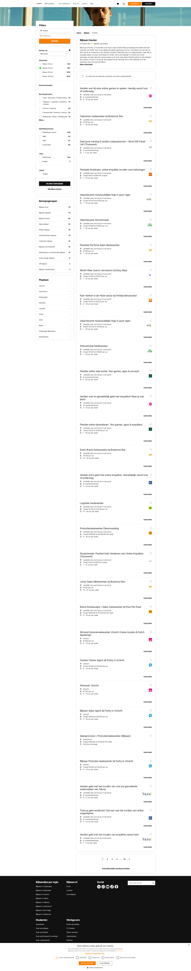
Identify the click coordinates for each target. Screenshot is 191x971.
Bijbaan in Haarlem (42, 902)
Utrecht (42, 286)
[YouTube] (108, 886)
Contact (84, 3)
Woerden (42, 303)
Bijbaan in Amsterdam (44, 886)
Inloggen (148, 3)
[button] (95, 954)
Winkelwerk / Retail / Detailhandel (55, 117)
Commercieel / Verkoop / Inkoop (55, 112)
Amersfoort (43, 291)
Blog (91, 3)
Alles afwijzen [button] (104, 963)
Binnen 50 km (48, 72)
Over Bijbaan (71, 894)
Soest (41, 314)
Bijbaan (86, 33)
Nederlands (47, 157)
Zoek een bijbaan (42, 928)
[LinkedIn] (99, 886)
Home (79, 33)
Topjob (45, 174)
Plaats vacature (72, 932)
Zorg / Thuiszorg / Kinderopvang (55, 98)
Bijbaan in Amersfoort (44, 906)
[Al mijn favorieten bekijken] (118, 3)
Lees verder (119, 951)
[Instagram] (103, 886)
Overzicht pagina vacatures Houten (116, 868)
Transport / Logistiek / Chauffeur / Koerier (55, 103)
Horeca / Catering (49, 108)
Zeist (41, 320)
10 (124, 859)
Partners (69, 940)
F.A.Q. (68, 886)
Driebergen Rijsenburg (47, 331)
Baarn (41, 325)
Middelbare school (49, 132)
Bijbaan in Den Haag (43, 910)
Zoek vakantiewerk (43, 940)
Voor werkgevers (64, 3)
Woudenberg (43, 337)
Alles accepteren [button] (87, 963)
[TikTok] (112, 886)
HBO (44, 141)
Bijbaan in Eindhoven (43, 914)
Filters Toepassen (54, 184)
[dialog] (95, 957)
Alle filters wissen (55, 189)
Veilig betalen (71, 936)
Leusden (42, 308)
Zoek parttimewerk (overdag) (47, 936)
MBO (44, 136)
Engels (45, 161)
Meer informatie (86, 64)
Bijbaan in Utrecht (42, 894)
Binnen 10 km (47, 64)
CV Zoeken (70, 928)
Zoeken (54, 41)
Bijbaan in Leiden (42, 898)
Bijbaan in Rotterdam (43, 890)
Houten (94, 33)
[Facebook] (117, 886)
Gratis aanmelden (72, 924)
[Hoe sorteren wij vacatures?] (69, 50)
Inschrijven (135, 3)
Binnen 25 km (48, 68)
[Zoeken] (124, 3)
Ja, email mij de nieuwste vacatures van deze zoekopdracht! (108, 76)
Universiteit (47, 145)
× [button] (189, 945)
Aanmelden (40, 924)
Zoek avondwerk (42, 932)
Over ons (76, 3)
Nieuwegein (43, 297)
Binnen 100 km (48, 76)
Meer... (42, 120)
